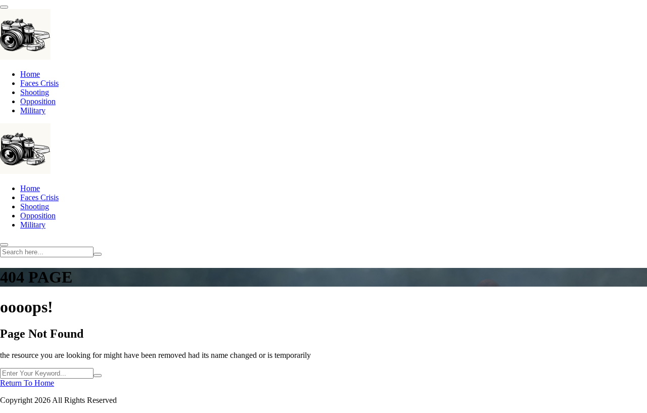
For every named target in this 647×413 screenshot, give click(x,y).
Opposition (38, 101)
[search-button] (98, 254)
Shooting (34, 92)
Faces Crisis (39, 83)
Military (32, 110)
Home (30, 74)
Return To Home (27, 383)
